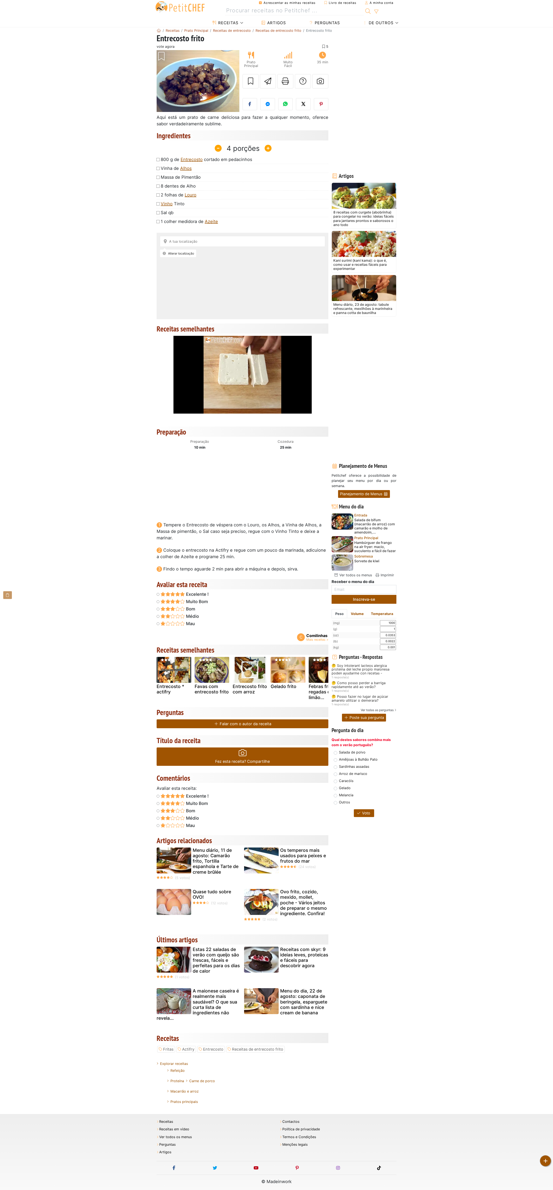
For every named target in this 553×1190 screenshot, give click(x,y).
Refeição (177, 1070)
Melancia (346, 795)
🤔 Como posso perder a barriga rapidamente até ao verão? (359, 685)
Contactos (290, 1122)
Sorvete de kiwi (366, 561)
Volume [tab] (357, 614)
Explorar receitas (174, 1063)
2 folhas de (178, 195)
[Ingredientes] (7, 595)
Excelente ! (197, 594)
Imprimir (387, 575)
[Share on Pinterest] (321, 104)
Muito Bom (196, 601)
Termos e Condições (299, 1137)
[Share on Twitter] (303, 104)
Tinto (172, 203)
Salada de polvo (352, 752)
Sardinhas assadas (354, 766)
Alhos (186, 168)
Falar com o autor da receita (245, 724)
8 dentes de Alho (178, 186)
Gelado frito (283, 686)
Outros (344, 802)
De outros (380, 23)
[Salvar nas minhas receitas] (251, 81)
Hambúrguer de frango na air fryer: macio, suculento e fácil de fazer (375, 547)
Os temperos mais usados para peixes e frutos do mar (303, 855)
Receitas (227, 23)
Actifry (188, 1049)
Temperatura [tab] (382, 614)
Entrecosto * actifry (170, 689)
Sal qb (167, 212)
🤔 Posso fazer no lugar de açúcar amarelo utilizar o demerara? (360, 698)
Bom (190, 609)
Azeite (211, 221)
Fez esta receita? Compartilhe (242, 761)
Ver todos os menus (355, 575)
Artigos (276, 23)
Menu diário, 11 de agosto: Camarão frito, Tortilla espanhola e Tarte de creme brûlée (215, 861)
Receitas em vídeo (174, 1129)
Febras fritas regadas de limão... (322, 692)
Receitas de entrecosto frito (257, 1049)
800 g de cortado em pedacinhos (206, 159)
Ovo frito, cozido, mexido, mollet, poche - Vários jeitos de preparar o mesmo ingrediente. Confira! (303, 902)
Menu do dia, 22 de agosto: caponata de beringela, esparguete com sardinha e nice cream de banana (303, 1001)
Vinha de (176, 168)
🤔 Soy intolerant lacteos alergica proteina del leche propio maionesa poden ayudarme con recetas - (360, 669)
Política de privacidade (301, 1129)
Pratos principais (184, 1101)
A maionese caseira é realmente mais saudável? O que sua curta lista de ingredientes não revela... (198, 1004)
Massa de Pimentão (181, 177)
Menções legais (295, 1144)
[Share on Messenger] (267, 104)
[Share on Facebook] (250, 104)
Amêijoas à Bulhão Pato (358, 759)
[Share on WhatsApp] (285, 104)
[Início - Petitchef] (159, 30)
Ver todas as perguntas (377, 710)
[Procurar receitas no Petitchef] (368, 11)
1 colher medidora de (189, 221)
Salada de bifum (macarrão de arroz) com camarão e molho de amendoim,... (374, 526)
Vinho (167, 203)
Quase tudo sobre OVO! (212, 894)
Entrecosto (192, 159)
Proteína (177, 1081)
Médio (192, 616)
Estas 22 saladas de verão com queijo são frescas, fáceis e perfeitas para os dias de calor (216, 960)
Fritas (168, 1049)
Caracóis (346, 781)
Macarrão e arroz (184, 1091)
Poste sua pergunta (366, 717)
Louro (190, 195)
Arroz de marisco (353, 773)
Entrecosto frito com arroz (250, 689)
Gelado (345, 788)
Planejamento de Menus (361, 494)
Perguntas (326, 23)
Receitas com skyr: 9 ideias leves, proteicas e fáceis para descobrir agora (304, 958)
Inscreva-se (364, 599)
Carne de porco (202, 1081)
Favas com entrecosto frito (212, 689)
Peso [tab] (339, 614)
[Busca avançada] (376, 12)
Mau (190, 623)
